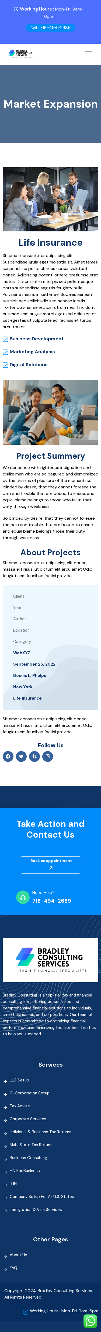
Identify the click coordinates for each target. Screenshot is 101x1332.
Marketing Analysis (32, 351)
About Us (18, 1255)
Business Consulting (28, 1157)
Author (19, 619)
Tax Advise (20, 1106)
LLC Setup (19, 1080)
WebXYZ (21, 653)
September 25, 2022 (34, 664)
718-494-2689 (50, 27)
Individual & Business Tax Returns (40, 1132)
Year (17, 607)
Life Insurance (27, 698)
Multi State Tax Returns (32, 1145)
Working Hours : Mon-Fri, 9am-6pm (64, 1311)
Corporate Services (28, 1119)
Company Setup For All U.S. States (42, 1196)
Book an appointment (51, 860)
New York (23, 687)
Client (18, 596)
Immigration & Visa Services (36, 1209)
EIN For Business (25, 1170)
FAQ (13, 1268)
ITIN (13, 1183)
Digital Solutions (29, 364)
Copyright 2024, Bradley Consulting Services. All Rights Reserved (48, 1294)
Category (22, 641)
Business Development (37, 338)
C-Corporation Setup (30, 1093)
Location (21, 630)
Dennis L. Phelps (29, 675)
